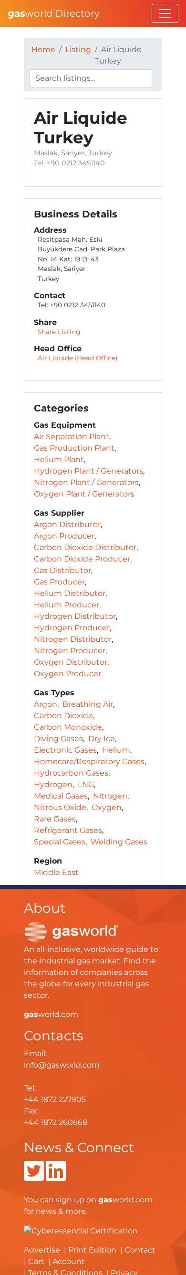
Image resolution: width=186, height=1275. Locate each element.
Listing (78, 49)
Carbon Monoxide (68, 727)
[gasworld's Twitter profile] (34, 1176)
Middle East (56, 872)
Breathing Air (87, 704)
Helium (116, 750)
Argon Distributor (67, 524)
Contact (139, 1249)
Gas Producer (59, 581)
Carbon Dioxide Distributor (85, 547)
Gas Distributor (62, 570)
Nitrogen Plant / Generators (86, 482)
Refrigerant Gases (68, 830)
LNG (86, 784)
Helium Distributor (69, 593)
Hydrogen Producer (72, 627)
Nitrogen (110, 795)
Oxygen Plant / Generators (84, 493)
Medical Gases (61, 795)
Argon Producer (64, 535)
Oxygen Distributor (70, 662)
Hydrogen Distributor (75, 616)
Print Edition (92, 1249)
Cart (36, 1261)
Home (43, 49)
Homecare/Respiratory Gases (89, 761)
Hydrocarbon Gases (71, 773)
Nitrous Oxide (60, 807)
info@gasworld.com (62, 1065)
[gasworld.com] (71, 931)
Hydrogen (53, 784)
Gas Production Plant (74, 448)
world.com (51, 1014)
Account (68, 1261)
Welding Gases (119, 841)
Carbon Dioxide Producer (82, 558)
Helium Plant (59, 459)
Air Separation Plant (71, 436)
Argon (45, 704)
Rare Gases (55, 818)
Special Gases (59, 841)
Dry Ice (101, 738)
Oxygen (107, 807)
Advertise (42, 1249)
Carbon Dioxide (63, 715)
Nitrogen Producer (69, 650)
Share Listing (59, 331)
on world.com (104, 1199)
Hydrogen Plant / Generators (88, 470)
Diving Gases (58, 738)
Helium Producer (66, 604)
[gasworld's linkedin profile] (56, 1176)
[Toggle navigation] (165, 13)
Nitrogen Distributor (73, 639)
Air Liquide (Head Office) (77, 358)
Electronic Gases (65, 750)
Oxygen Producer (67, 673)
